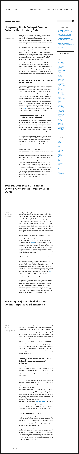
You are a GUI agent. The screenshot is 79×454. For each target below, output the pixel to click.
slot (5, 331)
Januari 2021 (60, 93)
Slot (58, 168)
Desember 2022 (61, 66)
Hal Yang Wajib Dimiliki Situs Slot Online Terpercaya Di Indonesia (26, 303)
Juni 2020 (60, 102)
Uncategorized (61, 173)
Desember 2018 (61, 125)
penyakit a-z (60, 163)
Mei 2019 (59, 119)
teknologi (60, 169)
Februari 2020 (61, 107)
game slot (7, 329)
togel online (11, 39)
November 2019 (61, 111)
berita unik (60, 140)
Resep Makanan (61, 167)
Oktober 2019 (60, 113)
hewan (59, 145)
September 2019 (61, 114)
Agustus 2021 (60, 87)
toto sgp (9, 216)
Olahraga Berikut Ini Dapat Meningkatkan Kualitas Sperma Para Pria (65, 32)
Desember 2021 (61, 81)
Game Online (60, 143)
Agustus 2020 (60, 100)
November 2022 (61, 67)
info (59, 147)
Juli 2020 (59, 101)
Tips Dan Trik (55, 9)
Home (31, 9)
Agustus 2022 (60, 71)
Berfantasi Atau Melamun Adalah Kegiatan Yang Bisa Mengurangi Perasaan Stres (64, 35)
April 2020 (60, 105)
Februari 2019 (60, 123)
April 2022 (60, 76)
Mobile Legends (61, 158)
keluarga (60, 151)
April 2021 (60, 90)
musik (59, 160)
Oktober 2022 (60, 68)
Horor (59, 146)
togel (11, 36)
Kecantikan (60, 150)
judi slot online (12, 329)
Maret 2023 (60, 62)
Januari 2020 (60, 109)
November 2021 (61, 83)
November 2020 (61, 96)
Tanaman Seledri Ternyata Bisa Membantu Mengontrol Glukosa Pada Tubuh (65, 39)
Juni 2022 (60, 74)
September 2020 (61, 98)
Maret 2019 (60, 122)
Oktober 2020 (60, 97)
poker (59, 164)
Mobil (44, 9)
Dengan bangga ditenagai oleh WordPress (20, 448)
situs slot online (40, 401)
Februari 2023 (61, 63)
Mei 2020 (60, 103)
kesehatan (60, 152)
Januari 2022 (60, 80)
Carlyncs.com (11, 9)
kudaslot (6, 330)
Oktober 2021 (60, 84)
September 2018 (61, 128)
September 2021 (61, 85)
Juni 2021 (60, 89)
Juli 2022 (59, 72)
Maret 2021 (60, 92)
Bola (61, 9)
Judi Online (7, 36)
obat (59, 162)
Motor (48, 9)
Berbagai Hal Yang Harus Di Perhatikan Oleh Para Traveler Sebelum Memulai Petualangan (66, 46)
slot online (9, 331)
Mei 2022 (60, 75)
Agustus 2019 (60, 115)
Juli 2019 (59, 116)
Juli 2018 (59, 131)
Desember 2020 (61, 94)
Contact (72, 9)
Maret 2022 (60, 78)
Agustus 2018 (60, 129)
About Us (66, 9)
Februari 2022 (61, 79)
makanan (60, 155)
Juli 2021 (59, 88)
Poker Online (37, 9)
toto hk (6, 216)
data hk (24, 108)
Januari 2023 (60, 65)
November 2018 (61, 127)
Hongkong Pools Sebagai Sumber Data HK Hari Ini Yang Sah (26, 29)
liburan (59, 154)
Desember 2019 (61, 110)
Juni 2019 (59, 118)
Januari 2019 (60, 124)
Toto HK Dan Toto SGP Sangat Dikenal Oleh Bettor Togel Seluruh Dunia (27, 188)
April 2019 (60, 120)
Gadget (59, 142)
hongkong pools (8, 38)
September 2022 (61, 70)
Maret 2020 (60, 106)
